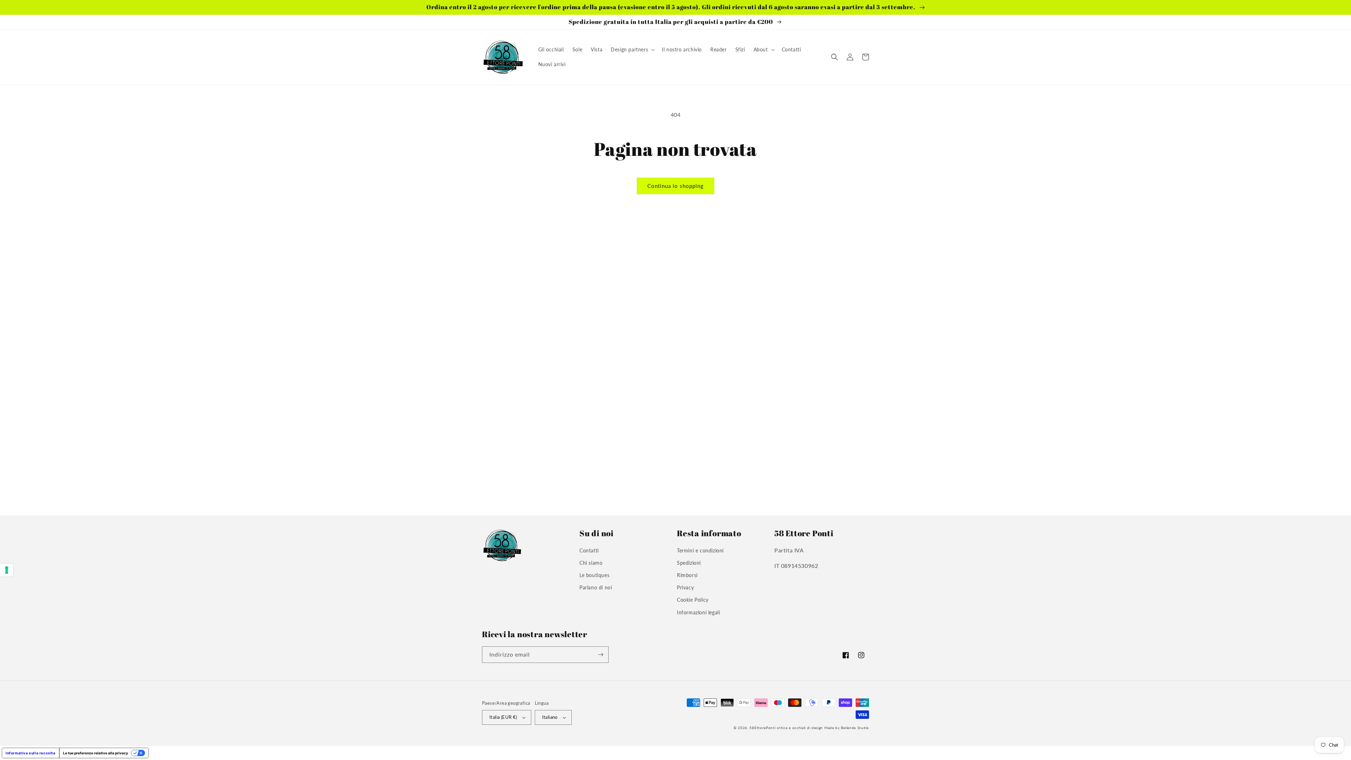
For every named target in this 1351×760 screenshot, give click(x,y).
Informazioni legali (698, 612)
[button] (632, 49)
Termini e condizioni (700, 550)
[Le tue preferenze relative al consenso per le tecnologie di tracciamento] (6, 570)
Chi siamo (590, 563)
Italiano (550, 717)
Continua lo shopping (675, 186)
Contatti (589, 550)
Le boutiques (594, 575)
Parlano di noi (595, 587)
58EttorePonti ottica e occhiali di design (786, 728)
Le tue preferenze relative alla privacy (95, 753)
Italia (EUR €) (503, 717)
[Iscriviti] (600, 654)
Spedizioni (689, 563)
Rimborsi (687, 575)
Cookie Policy (693, 600)
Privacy (685, 587)
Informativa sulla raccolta (31, 753)
